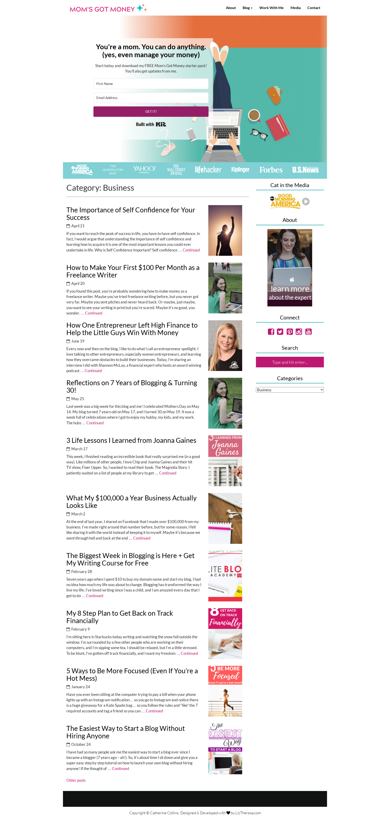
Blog (246, 7)
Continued (191, 250)
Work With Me (271, 7)
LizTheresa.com (248, 812)
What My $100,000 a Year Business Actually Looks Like (131, 501)
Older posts (76, 780)
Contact (313, 7)
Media (295, 7)
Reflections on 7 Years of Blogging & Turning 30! (131, 386)
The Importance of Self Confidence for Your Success (130, 213)
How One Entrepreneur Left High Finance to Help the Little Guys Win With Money (132, 328)
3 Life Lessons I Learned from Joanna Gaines (131, 440)
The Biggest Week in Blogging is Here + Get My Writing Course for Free (130, 559)
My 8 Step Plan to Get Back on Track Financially (119, 616)
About (231, 7)
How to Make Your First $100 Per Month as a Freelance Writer (133, 271)
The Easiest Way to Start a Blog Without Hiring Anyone (125, 732)
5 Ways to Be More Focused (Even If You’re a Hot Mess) (132, 674)
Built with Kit (151, 124)
